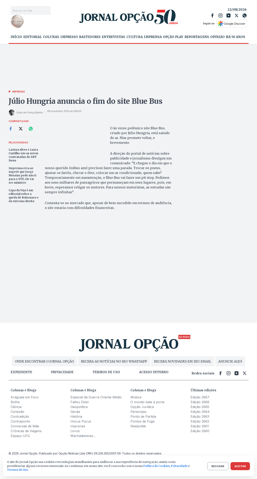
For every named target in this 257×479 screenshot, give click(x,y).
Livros (75, 431)
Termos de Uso (17, 470)
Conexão (17, 412)
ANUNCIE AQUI (230, 361)
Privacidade (62, 372)
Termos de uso (106, 372)
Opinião (217, 37)
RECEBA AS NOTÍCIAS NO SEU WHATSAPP (114, 361)
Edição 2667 (200, 397)
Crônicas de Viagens (26, 431)
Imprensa (153, 37)
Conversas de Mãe (25, 426)
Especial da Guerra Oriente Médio (96, 397)
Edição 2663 (200, 416)
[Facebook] (212, 15)
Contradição (20, 416)
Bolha (15, 402)
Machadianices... (82, 436)
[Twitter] (237, 15)
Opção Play (173, 37)
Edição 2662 (200, 421)
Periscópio (139, 412)
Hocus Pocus (80, 421)
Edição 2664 (200, 412)
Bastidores (90, 37)
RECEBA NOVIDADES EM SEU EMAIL (182, 361)
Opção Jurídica (142, 407)
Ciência (16, 407)
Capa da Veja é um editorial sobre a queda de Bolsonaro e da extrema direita (24, 196)
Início (16, 37)
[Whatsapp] (245, 15)
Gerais (75, 412)
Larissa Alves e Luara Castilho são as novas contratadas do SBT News (23, 155)
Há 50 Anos (235, 37)
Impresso (69, 37)
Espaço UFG (20, 436)
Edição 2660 (200, 431)
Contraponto (20, 421)
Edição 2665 (200, 407)
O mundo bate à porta (147, 402)
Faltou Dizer (79, 402)
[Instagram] (220, 15)
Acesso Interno (153, 372)
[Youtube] (228, 15)
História (76, 416)
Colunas (51, 37)
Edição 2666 (200, 402)
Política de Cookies (156, 466)
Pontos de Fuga (142, 421)
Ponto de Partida (143, 416)
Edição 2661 (200, 426)
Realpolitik (138, 426)
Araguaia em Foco (25, 397)
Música (136, 397)
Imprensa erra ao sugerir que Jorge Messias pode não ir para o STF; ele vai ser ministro (23, 175)
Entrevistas (113, 37)
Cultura (134, 37)
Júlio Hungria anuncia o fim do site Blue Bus (85, 101)
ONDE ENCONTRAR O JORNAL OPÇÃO (44, 361)
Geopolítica (79, 407)
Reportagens (197, 37)
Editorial (32, 37)
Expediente (21, 372)
